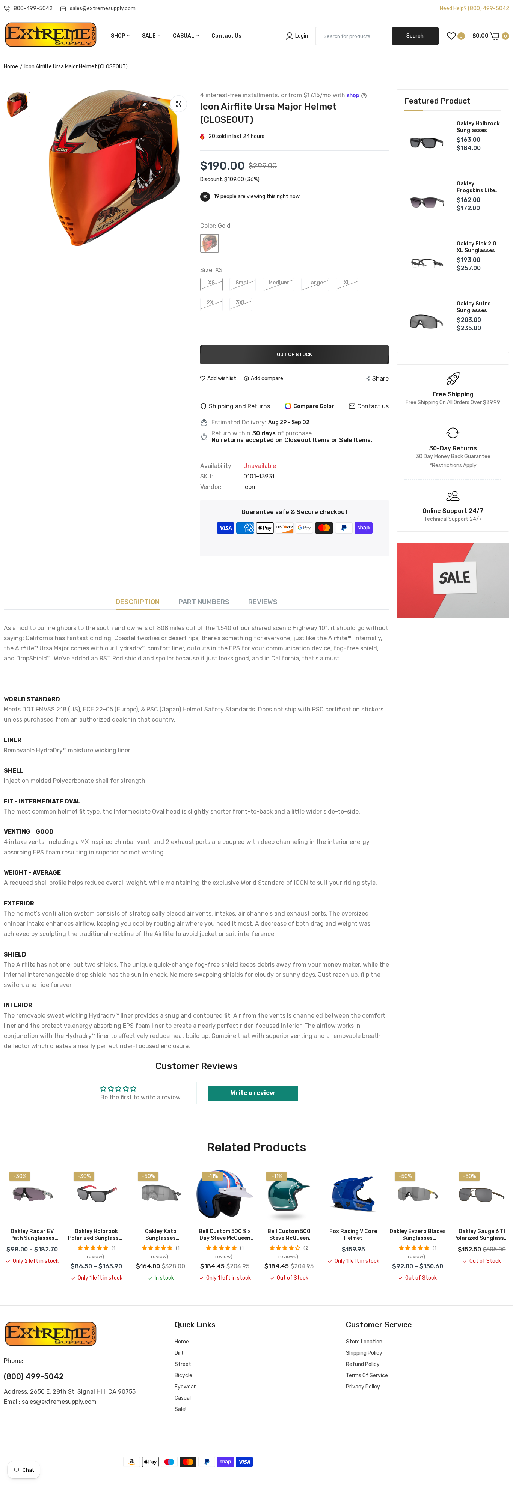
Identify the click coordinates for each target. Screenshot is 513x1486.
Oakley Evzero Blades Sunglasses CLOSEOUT (417, 1235)
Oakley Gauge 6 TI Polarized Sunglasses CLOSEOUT (481, 1235)
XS (211, 283)
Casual (183, 1398)
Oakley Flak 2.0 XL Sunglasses (476, 247)
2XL (212, 302)
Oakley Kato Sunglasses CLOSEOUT (161, 1235)
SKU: (206, 476)
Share (380, 378)
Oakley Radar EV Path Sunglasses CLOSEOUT (32, 1235)
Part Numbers (203, 602)
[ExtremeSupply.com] (51, 36)
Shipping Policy (364, 1353)
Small (242, 283)
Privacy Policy (363, 1387)
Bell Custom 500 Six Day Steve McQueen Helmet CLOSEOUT (225, 1235)
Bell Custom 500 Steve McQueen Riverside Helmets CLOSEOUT (289, 1235)
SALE (149, 36)
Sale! (180, 1409)
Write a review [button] (253, 1092)
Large (315, 283)
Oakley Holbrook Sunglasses (478, 127)
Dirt (179, 1353)
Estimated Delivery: (238, 422)
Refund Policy (363, 1364)
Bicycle (183, 1375)
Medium (278, 283)
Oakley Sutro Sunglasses (474, 307)
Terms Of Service (367, 1375)
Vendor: (211, 487)
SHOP (118, 36)
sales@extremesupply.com (103, 8)
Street (183, 1364)
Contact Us (226, 36)
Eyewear (185, 1387)
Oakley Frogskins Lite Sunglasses (476, 187)
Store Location (364, 1342)
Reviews (263, 602)
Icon (249, 486)
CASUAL (184, 36)
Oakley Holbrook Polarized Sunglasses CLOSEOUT (96, 1235)
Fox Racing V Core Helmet (353, 1234)
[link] (453, 580)
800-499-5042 (33, 8)
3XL (241, 302)
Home (11, 66)
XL (347, 283)
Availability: (216, 466)
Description (138, 602)
